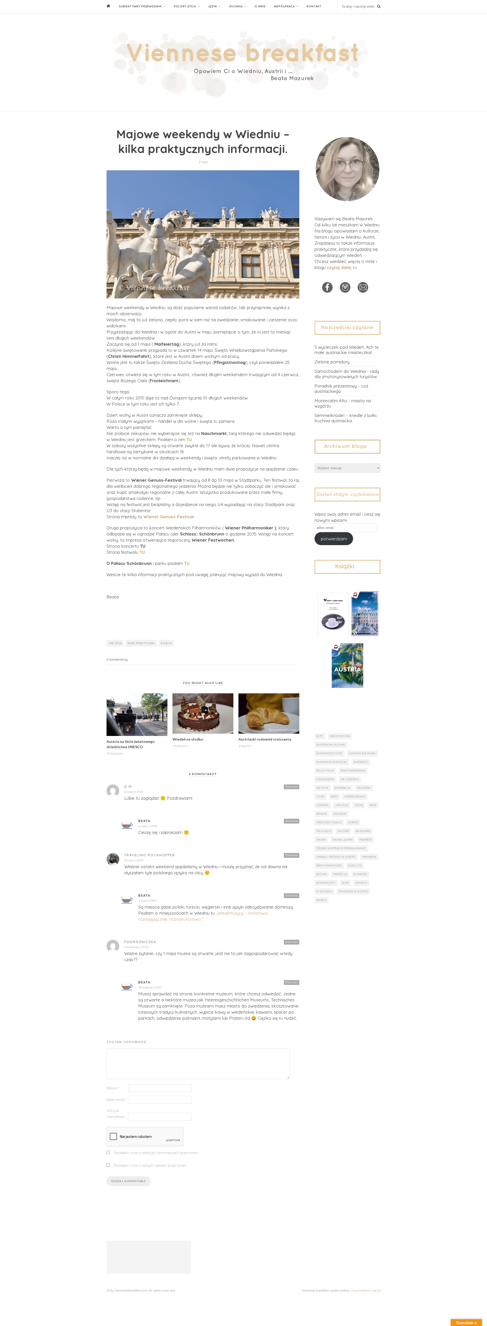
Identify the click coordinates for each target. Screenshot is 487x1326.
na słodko (363, 831)
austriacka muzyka (331, 744)
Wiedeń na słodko (187, 739)
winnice (361, 882)
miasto (353, 822)
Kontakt (314, 6)
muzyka (343, 831)
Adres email (116, 1100)
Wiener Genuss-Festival (168, 516)
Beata (144, 821)
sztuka (322, 874)
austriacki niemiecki (332, 762)
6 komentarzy (117, 659)
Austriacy (361, 762)
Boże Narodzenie (353, 770)
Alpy (320, 736)
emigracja (343, 787)
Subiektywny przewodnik (140, 6)
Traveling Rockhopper (149, 855)
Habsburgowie (355, 796)
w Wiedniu (324, 891)
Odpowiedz (291, 786)
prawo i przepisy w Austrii (336, 856)
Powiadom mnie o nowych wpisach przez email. (150, 1165)
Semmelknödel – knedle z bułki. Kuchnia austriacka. (346, 418)
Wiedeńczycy (326, 882)
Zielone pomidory (332, 361)
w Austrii (360, 874)
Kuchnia (235, 6)
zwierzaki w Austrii (353, 891)
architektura (340, 736)
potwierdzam (334, 538)
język (359, 805)
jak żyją (115, 643)
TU (189, 439)
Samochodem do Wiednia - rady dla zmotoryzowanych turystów (347, 373)
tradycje (340, 874)
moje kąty (324, 831)
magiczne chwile (329, 822)
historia (323, 805)
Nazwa (113, 1088)
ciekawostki (325, 779)
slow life (355, 865)
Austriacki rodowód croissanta (264, 739)
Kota (373, 805)
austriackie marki (362, 753)
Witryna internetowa (116, 1114)
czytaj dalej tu (342, 267)
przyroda (369, 856)
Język (212, 6)
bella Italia (325, 770)
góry (334, 796)
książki (322, 813)
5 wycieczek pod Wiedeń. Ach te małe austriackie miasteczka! (347, 349)
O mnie (260, 6)
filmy (320, 796)
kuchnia (340, 813)
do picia (322, 787)
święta (166, 643)
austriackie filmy (329, 753)
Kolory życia (185, 6)
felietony (364, 787)
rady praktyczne (141, 643)
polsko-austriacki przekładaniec (341, 848)
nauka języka (343, 839)
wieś (345, 882)
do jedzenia (350, 779)
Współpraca (284, 6)
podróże (365, 839)
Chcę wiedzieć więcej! (365, 1290)
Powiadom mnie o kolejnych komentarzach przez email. (156, 1153)
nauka (321, 839)
